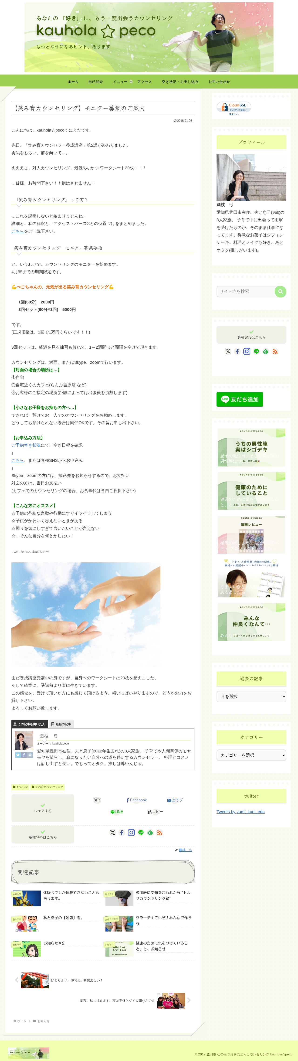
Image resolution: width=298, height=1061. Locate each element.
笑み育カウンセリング (49, 787)
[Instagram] (30, 754)
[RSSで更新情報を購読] (159, 832)
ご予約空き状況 (26, 445)
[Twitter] (18, 754)
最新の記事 (63, 724)
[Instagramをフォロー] (131, 832)
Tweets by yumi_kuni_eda (241, 811)
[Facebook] (24, 754)
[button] (155, 812)
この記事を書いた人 (31, 724)
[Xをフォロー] (112, 832)
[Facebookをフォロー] (121, 832)
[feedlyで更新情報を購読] (150, 832)
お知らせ (22, 787)
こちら (17, 231)
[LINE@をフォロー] (141, 832)
